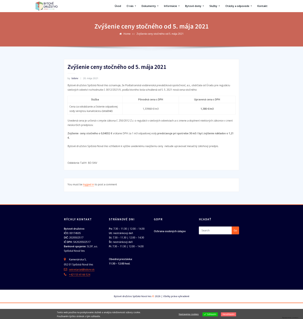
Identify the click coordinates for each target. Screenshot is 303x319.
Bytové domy (193, 6)
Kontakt (262, 6)
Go (235, 230)
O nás (130, 6)
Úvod (118, 6)
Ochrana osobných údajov (170, 231)
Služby (213, 6)
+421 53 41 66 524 (79, 274)
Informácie (171, 6)
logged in (88, 184)
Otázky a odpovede (237, 6)
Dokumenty (149, 6)
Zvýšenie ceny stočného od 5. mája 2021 (160, 33)
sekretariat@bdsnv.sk (82, 269)
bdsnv (73, 78)
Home (127, 33)
